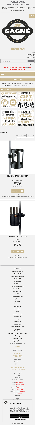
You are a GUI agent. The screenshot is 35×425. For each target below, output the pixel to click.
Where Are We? (17, 314)
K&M (17, 179)
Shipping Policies (17, 341)
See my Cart (17, 304)
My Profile (17, 301)
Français (21, 10)
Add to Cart (16, 191)
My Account (4, 7)
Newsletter (20, 8)
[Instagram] (14, 48)
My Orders (11, 7)
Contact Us (17, 316)
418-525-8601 (31, 54)
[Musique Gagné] (17, 31)
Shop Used (17, 273)
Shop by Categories (17, 271)
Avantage (20, 423)
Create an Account (21, 7)
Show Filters (17, 79)
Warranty (17, 336)
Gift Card (13, 8)
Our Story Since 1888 (17, 326)
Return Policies (17, 338)
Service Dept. (5, 8)
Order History (17, 306)
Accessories (17, 85)
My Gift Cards (17, 309)
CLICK (27, 67)
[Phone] (23, 48)
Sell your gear (28, 8)
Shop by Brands (17, 289)
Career (17, 319)
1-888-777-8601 (30, 57)
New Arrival (17, 281)
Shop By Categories (7, 85)
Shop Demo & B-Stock (17, 276)
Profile (17, 239)
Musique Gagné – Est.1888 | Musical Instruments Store (16, 83)
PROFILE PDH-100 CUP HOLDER (17, 236)
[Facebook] (12, 48)
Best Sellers (17, 283)
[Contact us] (20, 48)
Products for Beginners (17, 286)
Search (31, 61)
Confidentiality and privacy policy (17, 333)
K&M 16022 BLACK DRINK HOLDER (17, 176)
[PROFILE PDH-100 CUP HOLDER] (17, 218)
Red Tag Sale (17, 278)
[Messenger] (17, 48)
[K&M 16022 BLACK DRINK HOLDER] (17, 157)
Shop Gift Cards (17, 291)
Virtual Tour (14, 10)
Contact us (30, 7)
